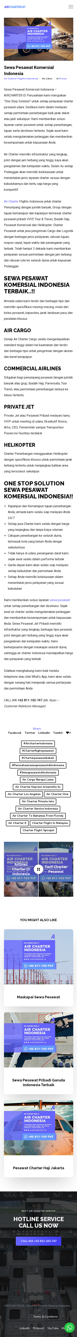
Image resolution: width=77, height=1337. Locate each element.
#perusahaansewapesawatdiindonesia (38, 765)
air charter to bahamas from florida (37, 816)
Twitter (29, 733)
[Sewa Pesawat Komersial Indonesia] (38, 869)
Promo (63, 78)
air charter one (57, 794)
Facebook (14, 733)
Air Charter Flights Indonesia (21, 78)
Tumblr (58, 733)
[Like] (67, 733)
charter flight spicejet (38, 830)
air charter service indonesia (38, 809)
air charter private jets (38, 801)
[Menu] (69, 7)
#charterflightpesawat (38, 751)
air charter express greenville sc (38, 787)
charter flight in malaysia (50, 823)
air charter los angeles (24, 794)
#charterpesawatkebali (38, 758)
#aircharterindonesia (38, 743)
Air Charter (11, 201)
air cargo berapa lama (38, 779)
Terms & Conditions (45, 1317)
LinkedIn (44, 733)
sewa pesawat (60, 600)
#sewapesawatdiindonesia (38, 772)
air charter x (17, 823)
